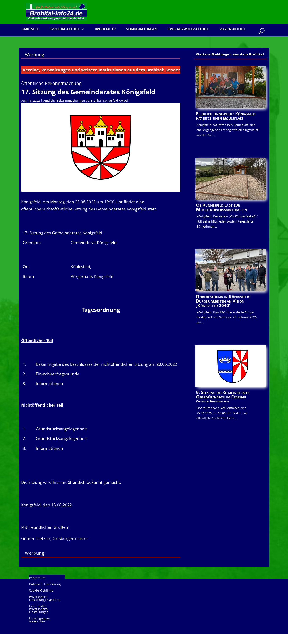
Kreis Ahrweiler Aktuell (188, 29)
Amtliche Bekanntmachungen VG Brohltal (72, 100)
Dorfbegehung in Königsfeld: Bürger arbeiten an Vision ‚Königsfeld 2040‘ (223, 301)
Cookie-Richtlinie (41, 590)
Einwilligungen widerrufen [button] (39, 620)
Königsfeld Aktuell (116, 100)
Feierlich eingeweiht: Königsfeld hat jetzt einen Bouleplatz (226, 116)
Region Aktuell (232, 29)
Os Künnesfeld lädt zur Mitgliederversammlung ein (221, 207)
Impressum (37, 578)
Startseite (30, 29)
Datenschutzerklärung (45, 584)
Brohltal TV (105, 29)
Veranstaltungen (141, 29)
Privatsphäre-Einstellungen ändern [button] (44, 598)
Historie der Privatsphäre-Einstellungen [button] (38, 609)
